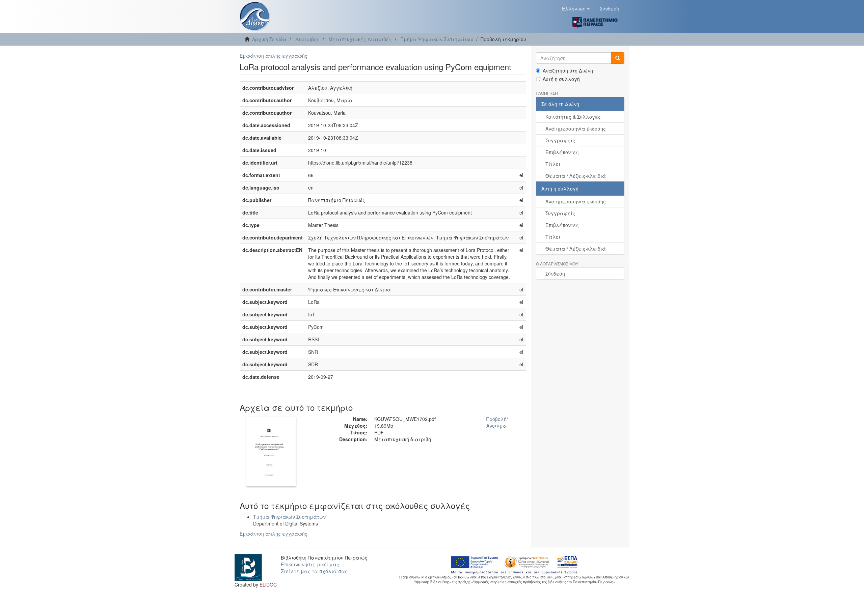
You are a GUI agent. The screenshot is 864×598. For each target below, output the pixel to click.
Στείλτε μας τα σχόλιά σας (314, 571)
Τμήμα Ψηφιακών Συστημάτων (437, 39)
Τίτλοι (552, 164)
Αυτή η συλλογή (561, 79)
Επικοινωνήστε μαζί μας (310, 564)
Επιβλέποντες (562, 152)
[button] (576, 8)
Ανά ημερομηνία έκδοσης (575, 128)
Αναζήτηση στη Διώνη (568, 70)
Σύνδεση (555, 273)
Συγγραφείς (560, 140)
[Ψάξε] (617, 58)
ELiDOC (268, 584)
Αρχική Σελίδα (269, 39)
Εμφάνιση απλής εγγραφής (273, 55)
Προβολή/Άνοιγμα (497, 422)
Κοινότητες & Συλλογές (573, 116)
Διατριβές (307, 39)
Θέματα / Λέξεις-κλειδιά (575, 175)
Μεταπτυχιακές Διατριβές (360, 39)
